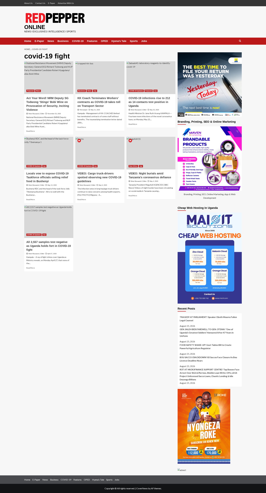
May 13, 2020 (52, 185)
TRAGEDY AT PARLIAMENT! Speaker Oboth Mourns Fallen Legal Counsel (208, 319)
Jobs (144, 41)
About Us (28, 3)
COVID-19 (78, 41)
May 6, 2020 (103, 185)
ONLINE (34, 27)
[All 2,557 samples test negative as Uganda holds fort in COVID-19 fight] (48, 221)
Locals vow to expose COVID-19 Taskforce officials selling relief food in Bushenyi (47, 177)
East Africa (133, 166)
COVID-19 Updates (136, 91)
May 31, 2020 (95, 110)
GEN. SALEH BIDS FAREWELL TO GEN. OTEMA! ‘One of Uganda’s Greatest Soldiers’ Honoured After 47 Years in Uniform (207, 332)
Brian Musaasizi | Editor (36, 113)
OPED (104, 41)
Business (63, 41)
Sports (134, 41)
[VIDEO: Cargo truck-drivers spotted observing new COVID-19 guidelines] (99, 153)
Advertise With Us (66, 3)
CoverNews (142, 488)
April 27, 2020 (52, 253)
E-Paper (51, 3)
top (95, 91)
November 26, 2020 (54, 113)
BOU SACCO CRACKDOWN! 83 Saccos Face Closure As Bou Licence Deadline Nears (208, 359)
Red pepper (84, 110)
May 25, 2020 (154, 110)
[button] (240, 41)
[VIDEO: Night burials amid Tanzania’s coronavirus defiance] (151, 153)
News (51, 41)
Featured (30, 91)
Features (92, 41)
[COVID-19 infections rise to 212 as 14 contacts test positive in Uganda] (151, 77)
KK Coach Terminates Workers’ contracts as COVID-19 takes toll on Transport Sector (98, 102)
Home (27, 41)
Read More (30, 131)
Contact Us (40, 3)
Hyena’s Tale (118, 41)
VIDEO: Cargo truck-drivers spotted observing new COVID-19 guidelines (99, 177)
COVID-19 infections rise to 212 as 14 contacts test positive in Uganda (149, 102)
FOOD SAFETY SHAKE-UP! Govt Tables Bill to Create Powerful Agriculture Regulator (205, 347)
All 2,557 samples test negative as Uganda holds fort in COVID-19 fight (48, 245)
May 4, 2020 (154, 181)
